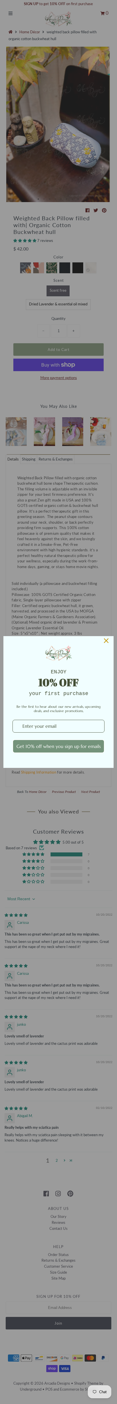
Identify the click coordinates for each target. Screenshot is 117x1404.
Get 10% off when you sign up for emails (58, 746)
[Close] (106, 640)
